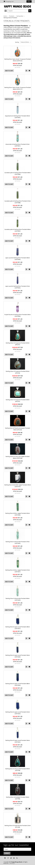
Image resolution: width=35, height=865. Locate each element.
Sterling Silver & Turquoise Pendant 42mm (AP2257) (17, 343)
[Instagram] (5, 858)
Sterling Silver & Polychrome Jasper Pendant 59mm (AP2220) (17, 429)
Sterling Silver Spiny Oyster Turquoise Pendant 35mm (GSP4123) (17, 60)
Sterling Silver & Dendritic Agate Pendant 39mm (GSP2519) (17, 485)
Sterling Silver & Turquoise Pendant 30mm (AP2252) (17, 400)
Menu (29, 1)
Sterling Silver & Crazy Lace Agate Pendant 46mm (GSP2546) (17, 457)
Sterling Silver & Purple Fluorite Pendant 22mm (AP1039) (17, 826)
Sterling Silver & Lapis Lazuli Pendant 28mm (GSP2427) (17, 627)
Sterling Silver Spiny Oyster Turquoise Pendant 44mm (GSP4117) (17, 88)
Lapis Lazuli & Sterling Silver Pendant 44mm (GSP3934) (17, 258)
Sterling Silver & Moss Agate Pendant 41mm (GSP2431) (17, 571)
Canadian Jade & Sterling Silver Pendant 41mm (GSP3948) (17, 202)
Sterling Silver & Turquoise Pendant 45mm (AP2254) (17, 372)
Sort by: (17, 42)
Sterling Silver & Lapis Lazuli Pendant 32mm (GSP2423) (17, 712)
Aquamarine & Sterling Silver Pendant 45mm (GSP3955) (17, 116)
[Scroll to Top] (32, 858)
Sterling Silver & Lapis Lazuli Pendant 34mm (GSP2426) (17, 656)
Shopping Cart (10, 1)
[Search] (29, 10)
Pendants (11, 16)
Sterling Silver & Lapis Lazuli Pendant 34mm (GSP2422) (17, 741)
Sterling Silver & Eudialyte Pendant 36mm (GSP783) (17, 798)
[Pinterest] (13, 858)
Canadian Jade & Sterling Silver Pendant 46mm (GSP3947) (17, 230)
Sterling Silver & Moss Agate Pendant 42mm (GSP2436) (17, 514)
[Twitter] (11, 858)
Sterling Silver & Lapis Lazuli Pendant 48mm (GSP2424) (17, 684)
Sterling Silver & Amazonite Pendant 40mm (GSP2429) (17, 599)
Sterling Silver (19, 16)
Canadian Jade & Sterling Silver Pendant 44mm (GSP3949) (17, 173)
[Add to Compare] (26, 70)
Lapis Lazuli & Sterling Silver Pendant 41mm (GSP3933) (17, 287)
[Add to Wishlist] (29, 70)
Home (5, 16)
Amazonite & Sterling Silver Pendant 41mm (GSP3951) (17, 145)
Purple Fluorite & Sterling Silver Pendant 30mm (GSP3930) (17, 315)
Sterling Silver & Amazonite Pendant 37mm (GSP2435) (17, 542)
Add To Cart (9, 70)
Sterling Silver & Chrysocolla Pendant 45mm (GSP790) (17, 769)
